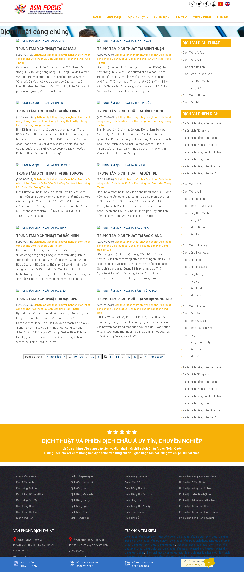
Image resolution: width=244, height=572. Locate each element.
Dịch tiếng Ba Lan (194, 67)
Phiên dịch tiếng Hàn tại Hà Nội (163, 552)
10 (75, 356)
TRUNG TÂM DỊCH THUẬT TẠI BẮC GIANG (129, 235)
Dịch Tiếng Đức (192, 88)
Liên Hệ (222, 17)
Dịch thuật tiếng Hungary (160, 544)
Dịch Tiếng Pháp (193, 295)
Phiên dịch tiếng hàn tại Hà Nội (202, 152)
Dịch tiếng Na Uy (193, 274)
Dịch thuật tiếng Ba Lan (190, 536)
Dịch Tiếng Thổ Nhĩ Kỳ (196, 342)
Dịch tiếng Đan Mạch (65, 183)
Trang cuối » (156, 356)
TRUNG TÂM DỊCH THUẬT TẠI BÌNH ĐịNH (48, 111)
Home (97, 17)
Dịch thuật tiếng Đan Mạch (152, 540)
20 (81, 356)
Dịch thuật (40, 54)
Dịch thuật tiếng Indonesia (191, 544)
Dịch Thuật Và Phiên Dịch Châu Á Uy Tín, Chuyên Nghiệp (122, 440)
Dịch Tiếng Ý (191, 356)
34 (117, 356)
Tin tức (181, 17)
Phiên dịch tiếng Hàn (202, 548)
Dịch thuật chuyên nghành (61, 54)
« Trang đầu (54, 356)
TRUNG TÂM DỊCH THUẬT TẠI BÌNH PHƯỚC (130, 111)
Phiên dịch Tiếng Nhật (196, 130)
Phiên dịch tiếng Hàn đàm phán (202, 123)
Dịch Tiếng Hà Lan (64, 121)
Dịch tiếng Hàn (62, 58)
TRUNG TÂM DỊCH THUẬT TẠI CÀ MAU (46, 49)
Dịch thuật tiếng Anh (163, 536)
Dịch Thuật (136, 17)
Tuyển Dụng (202, 17)
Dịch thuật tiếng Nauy (175, 548)
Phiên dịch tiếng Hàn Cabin (200, 138)
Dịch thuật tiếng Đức (182, 540)
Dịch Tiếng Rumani (194, 306)
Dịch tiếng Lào (192, 260)
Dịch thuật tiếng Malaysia (146, 548)
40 (128, 356)
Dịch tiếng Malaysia (195, 267)
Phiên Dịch (162, 17)
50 (134, 356)
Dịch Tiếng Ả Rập (193, 52)
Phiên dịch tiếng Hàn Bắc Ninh (202, 173)
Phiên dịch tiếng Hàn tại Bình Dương (173, 556)
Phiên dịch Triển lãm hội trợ (200, 145)
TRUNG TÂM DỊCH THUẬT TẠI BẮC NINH (47, 235)
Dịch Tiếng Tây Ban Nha (198, 328)
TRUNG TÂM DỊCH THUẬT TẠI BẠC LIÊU (46, 299)
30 (92, 356)
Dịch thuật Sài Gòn (42, 58)
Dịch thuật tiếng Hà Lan (209, 540)
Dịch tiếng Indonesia (196, 252)
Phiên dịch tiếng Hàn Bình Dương (203, 166)
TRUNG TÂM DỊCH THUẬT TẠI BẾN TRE (127, 173)
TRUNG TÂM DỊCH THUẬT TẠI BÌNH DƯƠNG (50, 173)
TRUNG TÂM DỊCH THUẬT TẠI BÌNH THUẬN (130, 49)
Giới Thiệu (114, 17)
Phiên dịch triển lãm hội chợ (200, 552)
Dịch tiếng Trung (80, 58)
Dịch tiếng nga (192, 281)
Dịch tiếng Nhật (192, 288)
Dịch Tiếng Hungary (195, 245)
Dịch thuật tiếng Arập (137, 536)
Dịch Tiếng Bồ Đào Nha (197, 74)
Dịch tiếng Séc (192, 313)
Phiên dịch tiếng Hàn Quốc (199, 159)
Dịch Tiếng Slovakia (195, 321)
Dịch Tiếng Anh (192, 59)
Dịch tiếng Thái (192, 335)
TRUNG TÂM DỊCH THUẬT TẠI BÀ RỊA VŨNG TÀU (134, 299)
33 (111, 356)
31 (98, 356)
